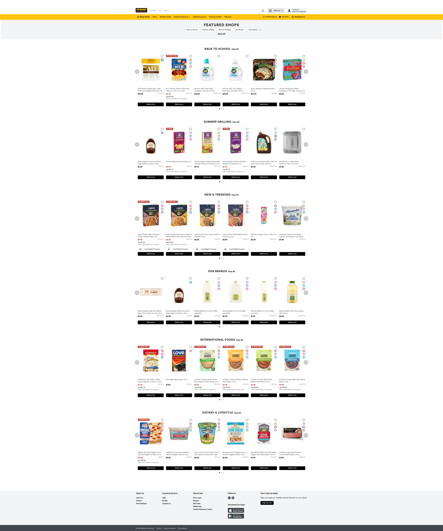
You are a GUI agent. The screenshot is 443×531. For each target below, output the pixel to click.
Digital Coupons (199, 17)
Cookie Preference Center (202, 509)
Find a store (197, 498)
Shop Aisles (145, 17)
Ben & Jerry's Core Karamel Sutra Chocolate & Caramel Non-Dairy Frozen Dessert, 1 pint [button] (206, 454)
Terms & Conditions (169, 528)
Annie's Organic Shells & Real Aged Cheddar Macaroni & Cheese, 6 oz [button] (207, 163)
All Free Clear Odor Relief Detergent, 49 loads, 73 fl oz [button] (204, 90)
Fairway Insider (215, 17)
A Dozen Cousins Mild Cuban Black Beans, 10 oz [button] (292, 381)
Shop (155, 17)
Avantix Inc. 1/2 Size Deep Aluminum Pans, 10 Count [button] (289, 163)
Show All (221, 34)
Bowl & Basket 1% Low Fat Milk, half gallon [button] (205, 312)
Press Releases (141, 504)
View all (235, 49)
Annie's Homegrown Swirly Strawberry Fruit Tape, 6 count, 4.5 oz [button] (292, 90)
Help (164, 498)
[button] (282, 10)
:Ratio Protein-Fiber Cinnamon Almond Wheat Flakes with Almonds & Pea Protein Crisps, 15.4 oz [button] (150, 236)
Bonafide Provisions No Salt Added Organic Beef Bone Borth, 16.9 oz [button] (263, 454)
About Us (139, 498)
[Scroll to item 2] (221, 109)
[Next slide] (306, 71)
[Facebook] (229, 499)
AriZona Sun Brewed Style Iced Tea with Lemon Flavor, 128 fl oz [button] (264, 163)
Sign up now (267, 503)
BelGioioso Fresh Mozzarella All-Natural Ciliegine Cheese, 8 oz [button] (178, 454)
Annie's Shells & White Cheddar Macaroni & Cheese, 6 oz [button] (234, 163)
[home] (142, 10)
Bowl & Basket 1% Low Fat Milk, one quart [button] (262, 312)
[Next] (259, 30)
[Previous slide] (137, 71)
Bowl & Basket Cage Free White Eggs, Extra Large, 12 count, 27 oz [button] (150, 312)
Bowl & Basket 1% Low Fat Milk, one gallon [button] (234, 312)
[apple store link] (236, 512)
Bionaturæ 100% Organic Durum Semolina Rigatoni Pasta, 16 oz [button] (234, 454)
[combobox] (155, 11)
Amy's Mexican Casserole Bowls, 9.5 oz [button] (263, 90)
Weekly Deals (165, 17)
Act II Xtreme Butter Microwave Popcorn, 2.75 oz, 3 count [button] (177, 90)
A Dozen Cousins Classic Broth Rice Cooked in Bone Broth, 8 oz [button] (206, 381)
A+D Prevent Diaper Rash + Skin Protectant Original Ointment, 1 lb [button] (150, 90)
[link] (270, 17)
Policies (158, 528)
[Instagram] (233, 499)
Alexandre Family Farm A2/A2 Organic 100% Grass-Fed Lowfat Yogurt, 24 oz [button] (291, 236)
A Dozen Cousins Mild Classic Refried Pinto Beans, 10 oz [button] (261, 381)
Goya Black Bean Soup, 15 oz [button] (176, 380)
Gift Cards (196, 504)
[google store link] (236, 518)
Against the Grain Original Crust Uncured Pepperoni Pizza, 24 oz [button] (149, 454)
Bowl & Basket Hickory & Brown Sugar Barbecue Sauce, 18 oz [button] (149, 163)
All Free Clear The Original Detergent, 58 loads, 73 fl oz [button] (233, 90)
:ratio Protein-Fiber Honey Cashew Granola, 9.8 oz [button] (207, 236)
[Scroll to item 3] (223, 109)
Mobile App (197, 506)
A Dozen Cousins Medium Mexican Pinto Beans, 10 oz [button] (235, 381)
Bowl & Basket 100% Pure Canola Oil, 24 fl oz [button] (291, 312)
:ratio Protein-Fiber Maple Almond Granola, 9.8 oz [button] (235, 236)
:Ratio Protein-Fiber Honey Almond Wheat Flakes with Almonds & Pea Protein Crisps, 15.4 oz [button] (179, 236)
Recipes (228, 17)
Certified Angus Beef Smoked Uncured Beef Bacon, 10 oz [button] (290, 454)
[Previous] (183, 30)
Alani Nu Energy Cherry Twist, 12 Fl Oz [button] (264, 236)
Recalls (164, 501)
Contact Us (166, 504)
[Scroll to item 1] (220, 109)
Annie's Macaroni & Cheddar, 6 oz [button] (178, 162)
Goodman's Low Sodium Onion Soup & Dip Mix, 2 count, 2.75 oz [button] (150, 381)
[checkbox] (162, 57)
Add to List (151, 104)
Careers (139, 501)
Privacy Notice (182, 528)
